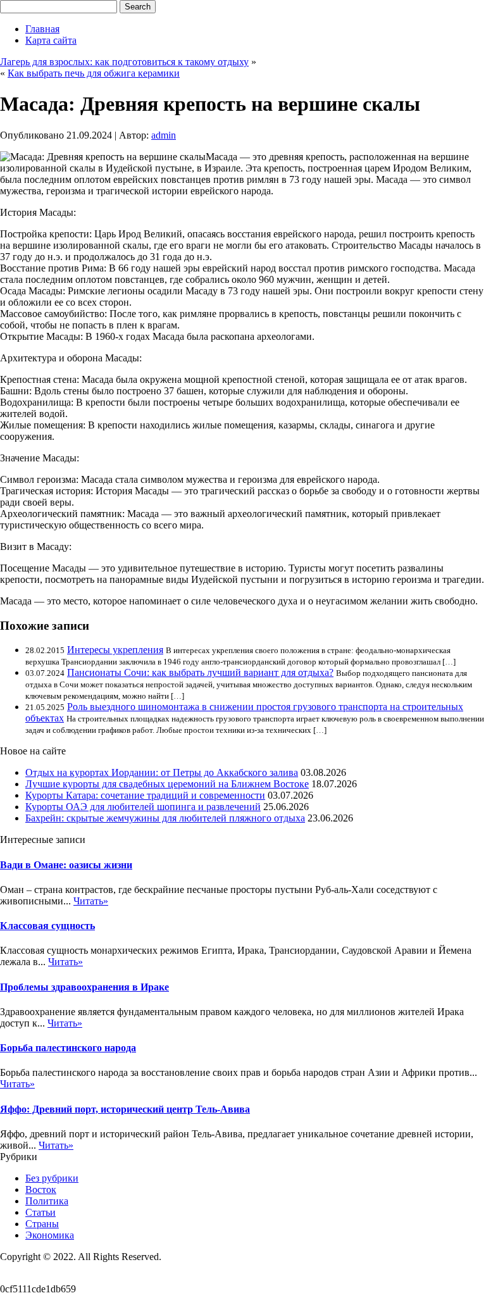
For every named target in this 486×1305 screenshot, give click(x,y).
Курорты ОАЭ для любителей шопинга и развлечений (143, 806)
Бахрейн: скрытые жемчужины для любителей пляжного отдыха (165, 818)
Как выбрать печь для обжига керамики (94, 73)
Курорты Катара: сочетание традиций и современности (145, 795)
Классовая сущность (47, 925)
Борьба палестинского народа (68, 1047)
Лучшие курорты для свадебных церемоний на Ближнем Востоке (167, 783)
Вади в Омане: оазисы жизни (66, 864)
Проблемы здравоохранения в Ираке (84, 987)
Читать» (90, 901)
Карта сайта (51, 40)
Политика (46, 1201)
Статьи (40, 1212)
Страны (42, 1223)
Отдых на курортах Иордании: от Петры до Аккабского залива (161, 772)
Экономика (49, 1235)
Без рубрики (51, 1178)
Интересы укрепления (115, 649)
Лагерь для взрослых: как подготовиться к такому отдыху (124, 61)
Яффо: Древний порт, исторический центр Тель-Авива (125, 1109)
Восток (40, 1189)
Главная (42, 28)
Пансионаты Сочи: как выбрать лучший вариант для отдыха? (200, 672)
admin (163, 135)
